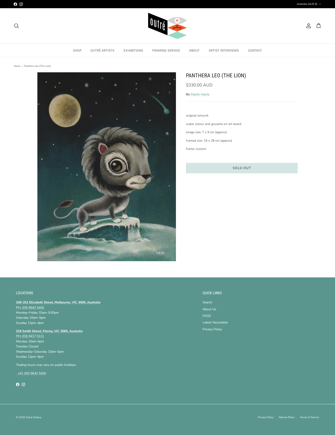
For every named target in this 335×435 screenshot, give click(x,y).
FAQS (207, 316)
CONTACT (255, 50)
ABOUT (194, 50)
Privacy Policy (212, 329)
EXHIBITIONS (133, 50)
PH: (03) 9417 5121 (30, 336)
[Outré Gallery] (167, 26)
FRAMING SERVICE (166, 50)
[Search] (16, 26)
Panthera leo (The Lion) (37, 66)
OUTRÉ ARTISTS (102, 50)
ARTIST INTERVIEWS (224, 50)
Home (17, 66)
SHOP (77, 50)
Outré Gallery (33, 417)
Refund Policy (287, 417)
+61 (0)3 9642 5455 (31, 373)
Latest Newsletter (215, 322)
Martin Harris (200, 94)
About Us (209, 309)
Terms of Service (309, 417)
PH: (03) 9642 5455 (30, 307)
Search (207, 302)
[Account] (307, 26)
